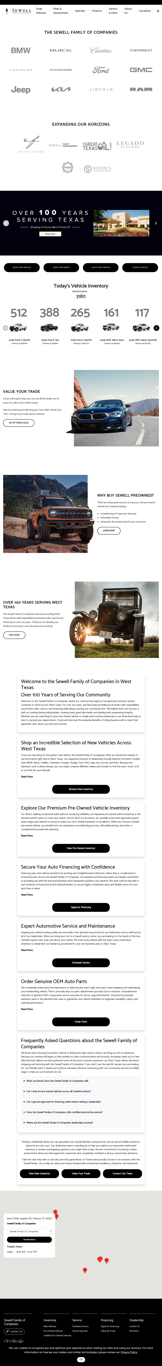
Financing (107, 1320)
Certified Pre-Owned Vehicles (57, 1336)
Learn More (109, 530)
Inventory (50, 1320)
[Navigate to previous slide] (2, 223)
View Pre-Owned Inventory (81, 848)
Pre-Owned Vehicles (53, 1331)
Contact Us (16, 1331)
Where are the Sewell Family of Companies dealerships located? (59, 1123)
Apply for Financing (81, 907)
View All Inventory (79, 291)
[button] (85, 1270)
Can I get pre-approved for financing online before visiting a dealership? (63, 1102)
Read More (27, 777)
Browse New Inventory (81, 789)
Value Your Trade (81, 1173)
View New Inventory (39, 1173)
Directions (134, 1331)
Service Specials (80, 1331)
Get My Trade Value (19, 423)
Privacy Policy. (129, 1352)
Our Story (14, 635)
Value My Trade (108, 1331)
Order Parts (81, 1022)
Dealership (136, 1320)
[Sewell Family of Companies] (18, 11)
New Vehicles (50, 1326)
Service (77, 1320)
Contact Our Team (122, 1173)
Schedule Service (81, 963)
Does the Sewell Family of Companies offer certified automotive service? (64, 1112)
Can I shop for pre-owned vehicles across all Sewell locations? (58, 1091)
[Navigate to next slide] (159, 223)
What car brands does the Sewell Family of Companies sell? (57, 1081)
